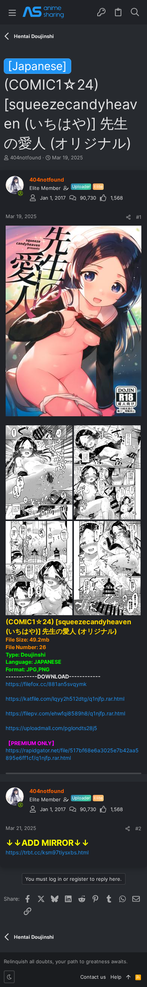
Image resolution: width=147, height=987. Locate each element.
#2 (138, 828)
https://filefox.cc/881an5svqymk (46, 684)
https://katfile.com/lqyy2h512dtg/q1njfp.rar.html (65, 698)
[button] (12, 12)
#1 (138, 217)
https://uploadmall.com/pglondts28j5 (51, 728)
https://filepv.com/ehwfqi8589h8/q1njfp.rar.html (65, 713)
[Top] (128, 976)
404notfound (25, 157)
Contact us (93, 977)
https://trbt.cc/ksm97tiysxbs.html (47, 852)
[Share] (128, 217)
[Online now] (20, 193)
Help (115, 977)
